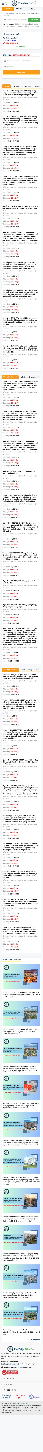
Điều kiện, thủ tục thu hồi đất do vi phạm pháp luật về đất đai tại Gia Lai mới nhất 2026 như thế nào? (21, 1332)
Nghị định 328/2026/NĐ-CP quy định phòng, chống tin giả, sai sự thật (20, 606)
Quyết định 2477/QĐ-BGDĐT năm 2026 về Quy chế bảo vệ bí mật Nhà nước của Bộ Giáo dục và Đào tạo (20, 208)
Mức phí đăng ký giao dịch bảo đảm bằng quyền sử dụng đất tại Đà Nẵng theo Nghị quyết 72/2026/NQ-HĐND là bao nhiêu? (21, 1105)
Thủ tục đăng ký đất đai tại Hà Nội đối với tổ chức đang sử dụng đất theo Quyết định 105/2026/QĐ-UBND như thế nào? (20, 1295)
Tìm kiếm (34, 20)
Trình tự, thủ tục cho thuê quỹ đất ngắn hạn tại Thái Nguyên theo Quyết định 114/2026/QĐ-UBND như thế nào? (20, 1031)
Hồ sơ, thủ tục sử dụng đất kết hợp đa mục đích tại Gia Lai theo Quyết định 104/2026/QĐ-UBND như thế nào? (21, 994)
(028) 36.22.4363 (13, 1364)
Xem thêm (36, 1339)
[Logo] (10, 1349)
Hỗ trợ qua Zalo (11, 38)
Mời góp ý (22, 46)
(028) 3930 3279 (20, 1367)
